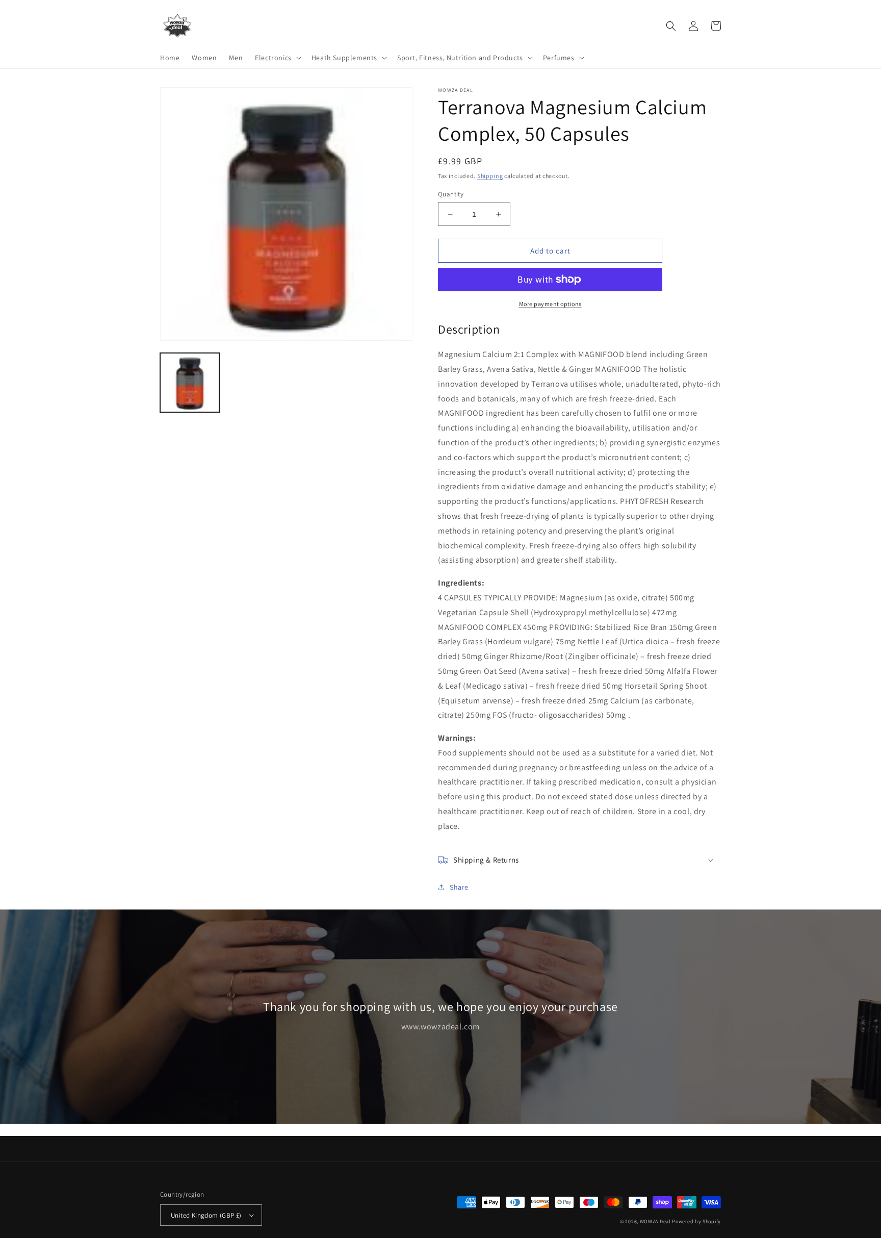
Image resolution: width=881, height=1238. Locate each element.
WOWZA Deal (655, 1221)
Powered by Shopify (696, 1221)
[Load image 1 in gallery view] (189, 382)
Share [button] (459, 887)
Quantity (450, 194)
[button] (277, 57)
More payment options (550, 304)
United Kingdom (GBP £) (206, 1215)
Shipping (490, 176)
